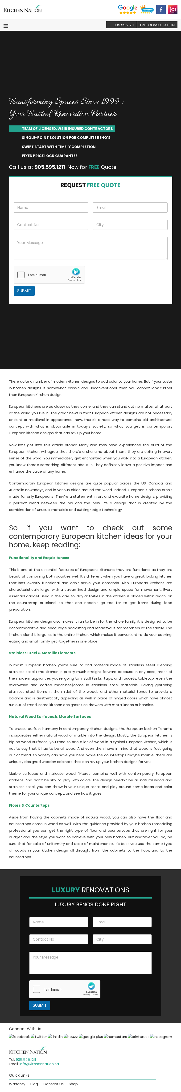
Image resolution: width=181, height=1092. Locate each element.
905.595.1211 (26, 1059)
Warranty (17, 1083)
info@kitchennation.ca (39, 1063)
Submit (24, 291)
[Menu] (6, 26)
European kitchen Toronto (149, 728)
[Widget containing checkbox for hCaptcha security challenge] (49, 275)
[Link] (23, 9)
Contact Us (53, 1083)
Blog (34, 1083)
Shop (73, 1083)
